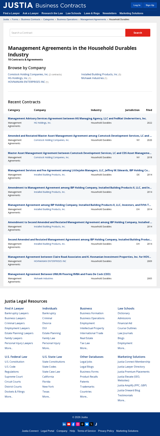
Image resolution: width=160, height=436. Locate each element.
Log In (137, 5)
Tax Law (85, 343)
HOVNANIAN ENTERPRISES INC (26, 82)
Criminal (47, 318)
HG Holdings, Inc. (18, 78)
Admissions (124, 318)
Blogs (121, 338)
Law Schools (73, 13)
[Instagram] (78, 424)
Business (86, 308)
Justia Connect (30, 431)
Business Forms (89, 371)
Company (62, 431)
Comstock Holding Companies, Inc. (28, 74)
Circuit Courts (13, 381)
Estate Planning (51, 333)
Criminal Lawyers (15, 323)
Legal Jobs (86, 361)
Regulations (12, 371)
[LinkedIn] (64, 424)
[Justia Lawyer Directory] (96, 424)
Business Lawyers (15, 318)
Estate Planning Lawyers (19, 333)
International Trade (91, 333)
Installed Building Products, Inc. (99, 74)
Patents (84, 381)
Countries (86, 391)
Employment (87, 323)
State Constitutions (53, 361)
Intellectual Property (92, 328)
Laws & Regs (92, 13)
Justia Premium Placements (134, 371)
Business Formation (91, 313)
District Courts (13, 386)
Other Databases (91, 357)
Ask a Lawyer (31, 13)
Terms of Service (86, 431)
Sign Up (150, 5)
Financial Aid (125, 323)
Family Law (48, 338)
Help (72, 431)
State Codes (49, 366)
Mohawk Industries (92, 78)
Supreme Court (14, 376)
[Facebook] (73, 424)
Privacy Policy (106, 431)
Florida (46, 381)
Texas (45, 391)
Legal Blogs (87, 366)
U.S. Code (10, 366)
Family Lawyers (13, 338)
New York (48, 386)
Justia (6, 19)
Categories (48, 19)
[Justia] (18, 5)
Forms (15, 19)
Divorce (46, 323)
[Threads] (82, 424)
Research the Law (52, 13)
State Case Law (51, 371)
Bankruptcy (49, 313)
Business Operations (67, 19)
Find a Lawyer (11, 13)
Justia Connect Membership (134, 361)
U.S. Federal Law (16, 357)
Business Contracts (30, 19)
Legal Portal (47, 431)
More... (8, 348)
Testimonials (125, 395)
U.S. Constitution (14, 361)
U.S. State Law (52, 357)
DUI (44, 328)
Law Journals (125, 333)
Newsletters (110, 13)
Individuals (49, 308)
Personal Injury (51, 343)
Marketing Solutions (131, 13)
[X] (91, 424)
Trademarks (87, 386)
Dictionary (124, 313)
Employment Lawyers (17, 328)
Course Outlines (127, 328)
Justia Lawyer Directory (131, 366)
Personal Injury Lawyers (19, 343)
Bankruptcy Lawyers (17, 313)
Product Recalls (89, 376)
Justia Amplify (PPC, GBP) (132, 385)
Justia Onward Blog (129, 390)
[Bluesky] (87, 424)
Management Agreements (93, 19)
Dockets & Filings (15, 391)
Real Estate (86, 338)
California (48, 376)
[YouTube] (69, 424)
